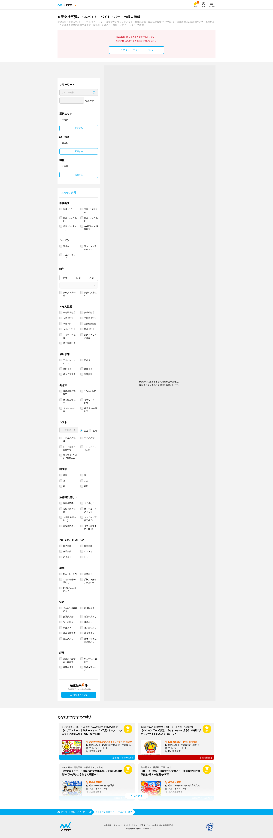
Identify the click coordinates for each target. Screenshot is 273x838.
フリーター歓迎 (69, 336)
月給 (91, 277)
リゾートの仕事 (69, 410)
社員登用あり (90, 633)
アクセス (117, 825)
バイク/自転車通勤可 (69, 581)
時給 (65, 277)
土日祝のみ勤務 (69, 439)
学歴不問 (67, 323)
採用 (141, 825)
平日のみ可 (89, 438)
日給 (78, 277)
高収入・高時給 (69, 294)
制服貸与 (67, 627)
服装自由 (67, 551)
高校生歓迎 (89, 312)
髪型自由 (88, 546)
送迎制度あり (90, 616)
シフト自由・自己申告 (69, 448)
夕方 (86, 481)
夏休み (66, 246)
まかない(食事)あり (70, 609)
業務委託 (88, 374)
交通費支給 (68, 616)
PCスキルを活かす (90, 660)
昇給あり (88, 622)
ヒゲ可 (87, 557)
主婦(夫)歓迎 (90, 323)
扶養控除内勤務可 (69, 392)
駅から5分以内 (70, 574)
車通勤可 (88, 574)
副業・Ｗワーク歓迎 (90, 336)
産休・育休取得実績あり (90, 640)
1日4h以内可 (90, 391)
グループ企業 (151, 825)
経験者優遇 (68, 667)
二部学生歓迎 (90, 318)
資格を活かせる (90, 668)
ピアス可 (88, 551)
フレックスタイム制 (90, 448)
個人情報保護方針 (166, 825)
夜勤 (86, 486)
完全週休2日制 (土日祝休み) (70, 456)
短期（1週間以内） (91, 210)
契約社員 (67, 369)
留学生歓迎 (89, 329)
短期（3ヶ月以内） (91, 219)
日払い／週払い (90, 294)
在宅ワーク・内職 (90, 401)
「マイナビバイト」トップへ (136, 50)
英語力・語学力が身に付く (90, 581)
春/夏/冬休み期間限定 (91, 228)
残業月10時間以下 (90, 410)
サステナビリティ (130, 825)
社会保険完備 (69, 633)
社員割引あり (90, 627)
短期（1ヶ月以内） (70, 219)
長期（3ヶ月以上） (70, 228)
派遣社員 (88, 369)
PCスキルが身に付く (69, 589)
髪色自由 (67, 546)
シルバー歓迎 (69, 329)
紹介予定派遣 (69, 374)
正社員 (87, 360)
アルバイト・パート (69, 361)
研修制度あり (90, 608)
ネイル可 (67, 557)
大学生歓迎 (68, 318)
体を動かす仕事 (69, 401)
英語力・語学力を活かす (69, 660)
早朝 (65, 475)
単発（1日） (69, 209)
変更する (79, 128)
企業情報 (107, 825)
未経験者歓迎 (69, 312)
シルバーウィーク (69, 256)
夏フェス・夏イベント (90, 247)
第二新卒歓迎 (69, 343)
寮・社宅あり (69, 622)
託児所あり (68, 639)
